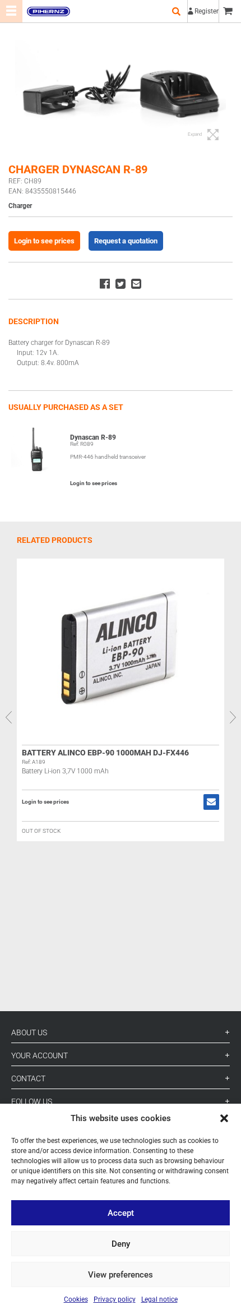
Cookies (76, 1299)
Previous (8, 717)
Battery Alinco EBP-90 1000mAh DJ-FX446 (105, 752)
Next (232, 717)
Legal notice (159, 1299)
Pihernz (48, 11)
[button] (224, 1118)
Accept (121, 1213)
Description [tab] (33, 321)
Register (206, 11)
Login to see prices (44, 241)
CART (230, 11)
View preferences (120, 1275)
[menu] (11, 11)
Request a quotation (125, 241)
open (176, 11)
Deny (121, 1244)
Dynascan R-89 (93, 437)
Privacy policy (115, 1299)
